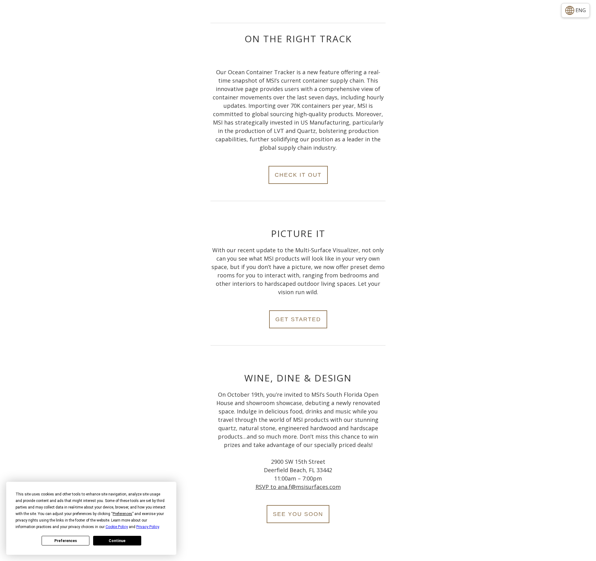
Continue (117, 541)
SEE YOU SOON (298, 514)
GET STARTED (298, 319)
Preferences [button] (122, 514)
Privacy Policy (147, 527)
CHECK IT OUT (298, 175)
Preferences (65, 541)
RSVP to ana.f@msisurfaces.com (298, 486)
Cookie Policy (117, 527)
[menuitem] (575, 10)
